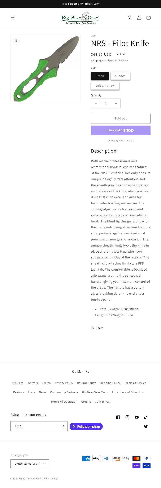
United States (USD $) (27, 463)
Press (31, 392)
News (42, 392)
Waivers (33, 383)
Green (102, 77)
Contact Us (102, 401)
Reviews (18, 392)
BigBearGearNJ (27, 478)
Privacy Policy (64, 383)
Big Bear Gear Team (95, 392)
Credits (86, 401)
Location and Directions (128, 392)
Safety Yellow (107, 86)
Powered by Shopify (47, 478)
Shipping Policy (110, 383)
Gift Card (18, 383)
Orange (122, 77)
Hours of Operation (64, 401)
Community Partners (64, 392)
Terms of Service (135, 383)
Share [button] (100, 328)
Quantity (96, 95)
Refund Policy (86, 383)
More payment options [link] (121, 140)
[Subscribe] (62, 426)
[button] (12, 17)
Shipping (96, 60)
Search (46, 383)
